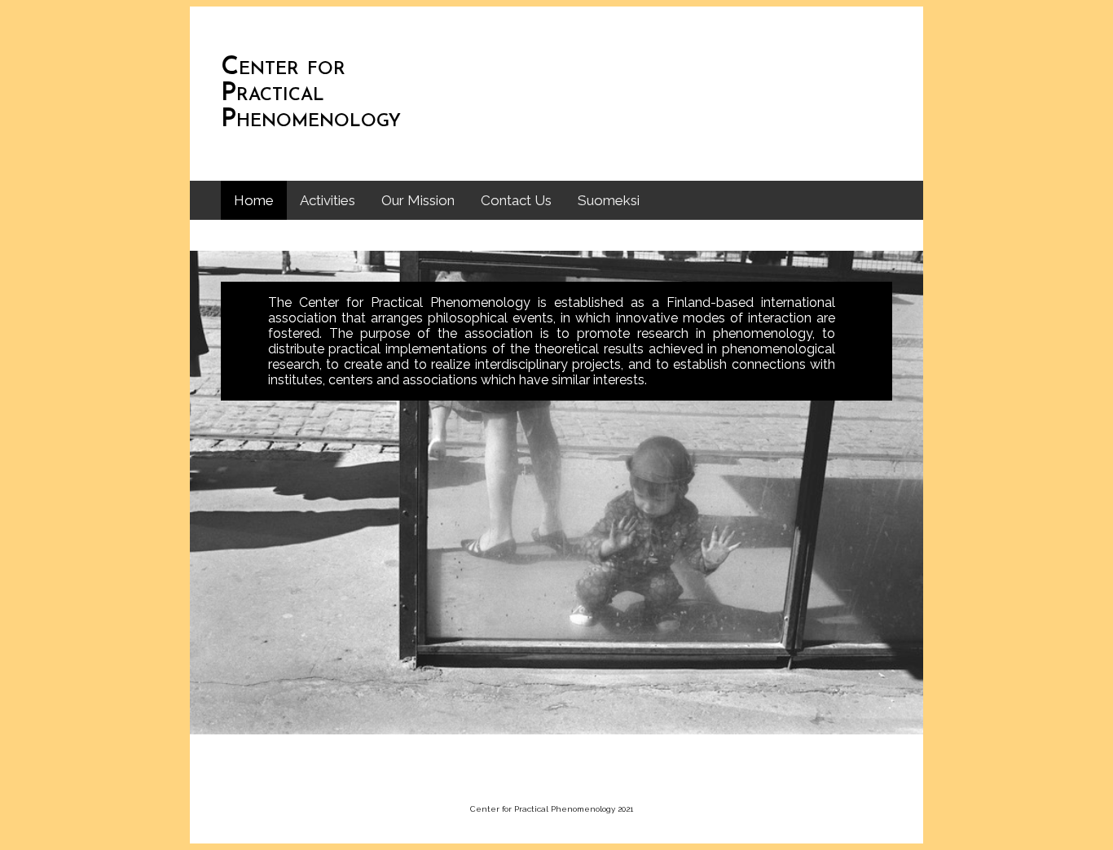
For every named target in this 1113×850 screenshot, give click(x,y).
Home (254, 200)
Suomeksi (609, 200)
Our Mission (418, 200)
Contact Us (516, 200)
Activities (327, 200)
